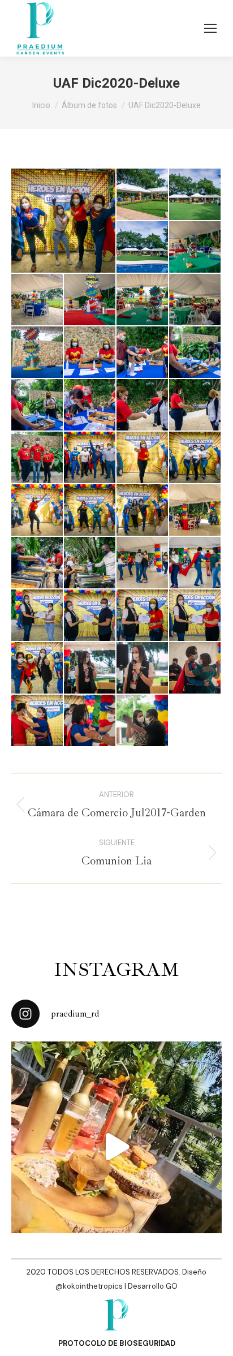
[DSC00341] (37, 668)
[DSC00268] (142, 563)
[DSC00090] (142, 405)
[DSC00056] (142, 458)
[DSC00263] (90, 563)
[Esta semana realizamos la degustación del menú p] (116, 1146)
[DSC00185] (195, 510)
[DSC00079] (195, 352)
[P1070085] (37, 721)
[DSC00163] (90, 405)
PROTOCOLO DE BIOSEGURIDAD (116, 1343)
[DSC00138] (142, 510)
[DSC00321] (142, 615)
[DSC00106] (90, 510)
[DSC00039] (195, 300)
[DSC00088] (195, 405)
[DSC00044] (142, 195)
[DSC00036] (37, 300)
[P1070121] (90, 721)
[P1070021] (90, 668)
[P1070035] (142, 668)
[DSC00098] (90, 458)
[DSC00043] (90, 352)
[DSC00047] (195, 195)
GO (172, 1286)
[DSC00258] (37, 563)
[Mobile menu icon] (210, 28)
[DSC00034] (37, 352)
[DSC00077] (142, 352)
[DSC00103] (195, 458)
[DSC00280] (195, 563)
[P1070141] (142, 721)
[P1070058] (195, 668)
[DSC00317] (90, 615)
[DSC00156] (63, 221)
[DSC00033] (90, 300)
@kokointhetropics (89, 1286)
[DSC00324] (195, 615)
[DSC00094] (37, 458)
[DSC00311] (37, 615)
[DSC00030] (195, 247)
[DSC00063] (37, 510)
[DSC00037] (142, 300)
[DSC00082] (37, 405)
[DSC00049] (142, 247)
